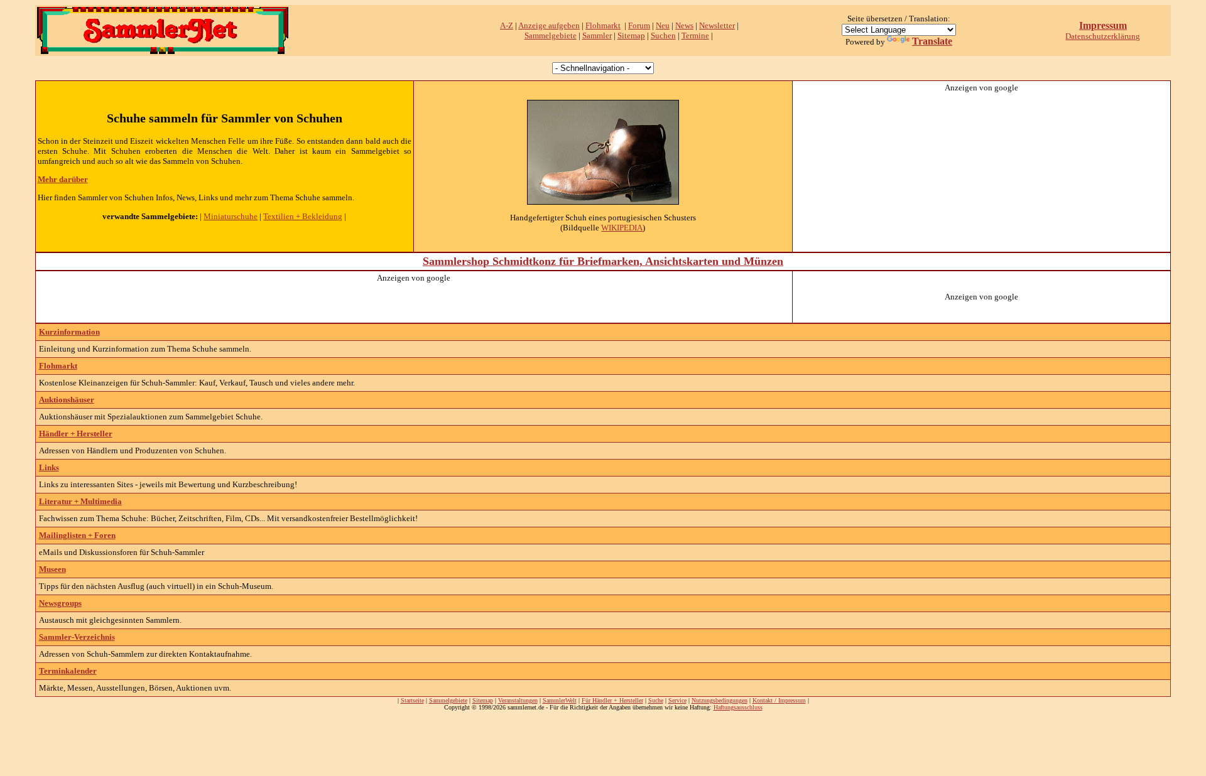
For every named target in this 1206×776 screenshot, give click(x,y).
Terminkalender (68, 671)
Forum (639, 25)
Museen (52, 569)
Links (49, 467)
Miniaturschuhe (231, 216)
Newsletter (717, 25)
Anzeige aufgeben (549, 25)
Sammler (597, 35)
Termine (695, 35)
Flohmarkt (603, 25)
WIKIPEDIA (622, 227)
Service (677, 700)
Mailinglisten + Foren (77, 535)
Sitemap (631, 35)
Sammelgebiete (550, 35)
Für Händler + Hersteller (612, 700)
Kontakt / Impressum (779, 700)
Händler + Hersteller (75, 433)
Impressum (1103, 25)
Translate (932, 41)
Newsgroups (60, 603)
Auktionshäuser (66, 399)
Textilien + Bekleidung (302, 216)
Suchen (663, 35)
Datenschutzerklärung (1102, 36)
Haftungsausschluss (738, 707)
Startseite (412, 700)
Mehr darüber (63, 179)
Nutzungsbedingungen (719, 700)
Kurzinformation (69, 332)
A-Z (506, 25)
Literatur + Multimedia (80, 501)
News (684, 25)
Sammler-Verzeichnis (77, 637)
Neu (663, 25)
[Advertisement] (982, 171)
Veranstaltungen (518, 700)
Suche (655, 700)
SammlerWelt (560, 700)
